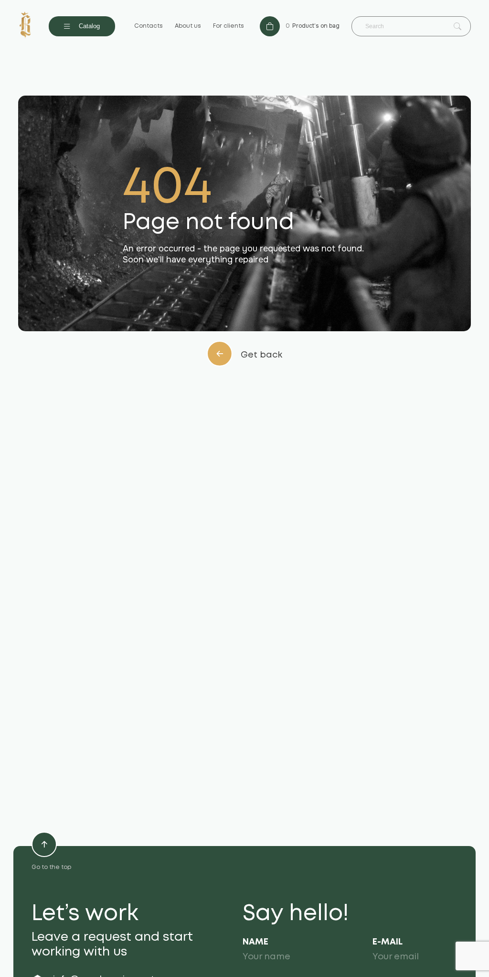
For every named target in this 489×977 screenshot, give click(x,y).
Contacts (148, 26)
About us (188, 26)
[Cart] (270, 26)
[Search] (457, 27)
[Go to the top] (44, 844)
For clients (228, 26)
